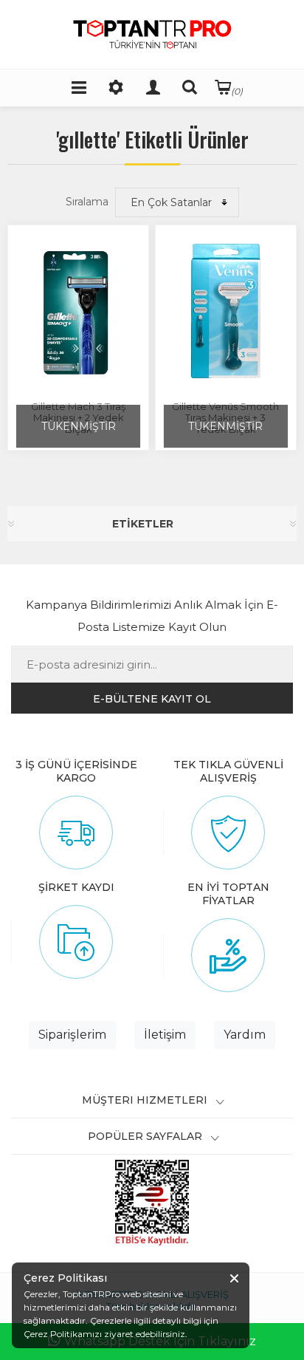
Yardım (245, 1035)
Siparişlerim (72, 1035)
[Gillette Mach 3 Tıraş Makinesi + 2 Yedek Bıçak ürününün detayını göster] (78, 311)
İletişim (165, 1035)
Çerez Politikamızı (63, 1333)
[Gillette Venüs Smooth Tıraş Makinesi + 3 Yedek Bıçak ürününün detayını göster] (226, 311)
